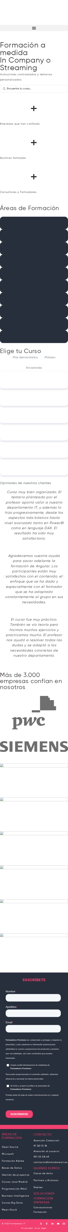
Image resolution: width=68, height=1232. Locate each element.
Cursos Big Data (12, 1203)
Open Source (10, 1147)
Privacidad (27, 1228)
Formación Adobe (13, 1161)
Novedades (34, 367)
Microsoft (8, 1154)
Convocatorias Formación (43, 1210)
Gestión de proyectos (15, 1175)
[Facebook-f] (46, 1223)
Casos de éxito (43, 1173)
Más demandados (25, 357)
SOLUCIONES (44, 1193)
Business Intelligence (15, 1196)
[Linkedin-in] (52, 1223)
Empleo (38, 1187)
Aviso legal (40, 1228)
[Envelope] (64, 1223)
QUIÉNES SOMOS (47, 1168)
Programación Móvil (14, 1189)
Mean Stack (9, 1210)
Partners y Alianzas (46, 1180)
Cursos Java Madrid (15, 1182)
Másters (50, 357)
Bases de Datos (12, 1168)
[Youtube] (58, 1223)
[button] (34, 28)
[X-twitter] (41, 1223)
